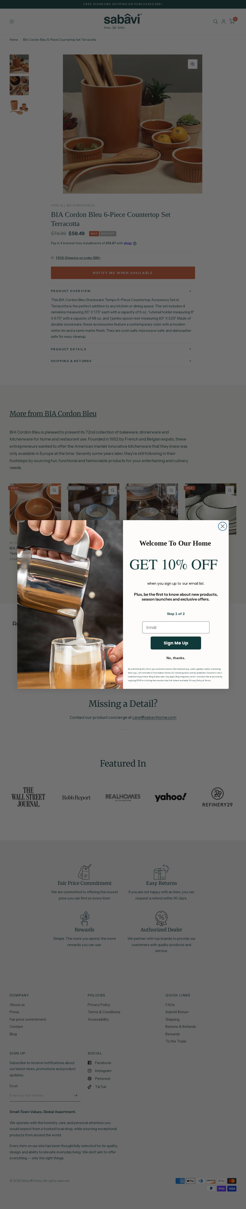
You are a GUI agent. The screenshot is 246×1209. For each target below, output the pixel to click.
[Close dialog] (222, 526)
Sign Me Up (176, 643)
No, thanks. (175, 658)
